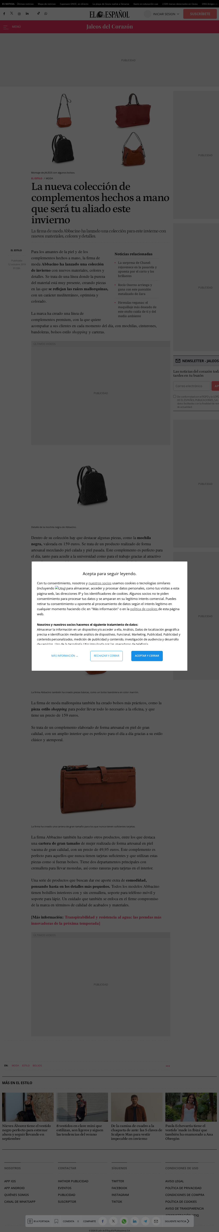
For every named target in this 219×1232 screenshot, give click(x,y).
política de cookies (144, 609)
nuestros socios (100, 583)
